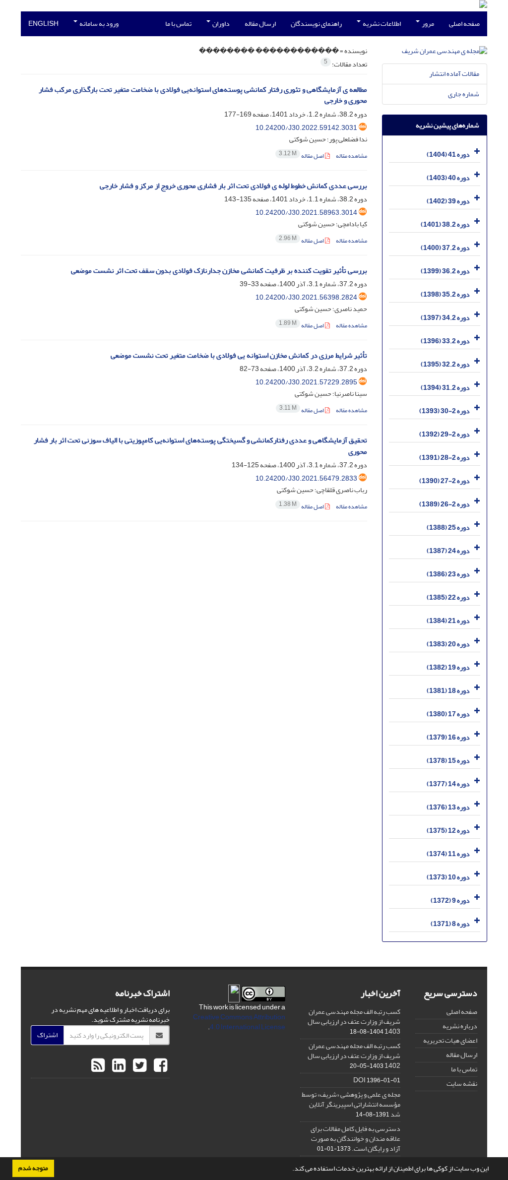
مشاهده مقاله (351, 156)
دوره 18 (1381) (448, 690)
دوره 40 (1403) (448, 178)
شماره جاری (463, 94)
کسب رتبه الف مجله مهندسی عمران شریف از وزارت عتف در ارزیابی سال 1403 (354, 1021)
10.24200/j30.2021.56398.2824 (306, 297)
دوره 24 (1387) (448, 551)
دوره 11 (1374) (448, 854)
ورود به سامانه (98, 23)
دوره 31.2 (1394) (445, 387)
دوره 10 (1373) (448, 877)
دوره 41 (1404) (448, 154)
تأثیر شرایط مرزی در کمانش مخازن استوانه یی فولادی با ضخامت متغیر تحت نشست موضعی (239, 355)
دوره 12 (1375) (448, 830)
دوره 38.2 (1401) (445, 224)
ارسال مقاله (260, 23)
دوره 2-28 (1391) (444, 457)
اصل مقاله (302, 156)
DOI (359, 1080)
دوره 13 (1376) (448, 807)
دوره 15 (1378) (448, 760)
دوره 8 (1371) (450, 924)
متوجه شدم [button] (33, 1168)
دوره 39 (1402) (448, 201)
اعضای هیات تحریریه (450, 1040)
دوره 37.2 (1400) (445, 247)
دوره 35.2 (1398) (445, 294)
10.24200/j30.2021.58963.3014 (306, 212)
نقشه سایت (461, 1083)
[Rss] (98, 1066)
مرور (427, 23)
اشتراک (47, 1035)
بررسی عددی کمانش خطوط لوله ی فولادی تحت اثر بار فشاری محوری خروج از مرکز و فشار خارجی (233, 186)
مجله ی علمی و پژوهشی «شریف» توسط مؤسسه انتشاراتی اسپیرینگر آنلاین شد (351, 1104)
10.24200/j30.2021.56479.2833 (306, 478)
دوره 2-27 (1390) (444, 481)
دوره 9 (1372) (450, 900)
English (43, 23)
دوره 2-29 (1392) (444, 434)
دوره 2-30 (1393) (444, 411)
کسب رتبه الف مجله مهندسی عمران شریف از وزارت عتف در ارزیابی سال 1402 (354, 1055)
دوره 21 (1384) (448, 620)
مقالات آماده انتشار (454, 73)
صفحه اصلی (464, 23)
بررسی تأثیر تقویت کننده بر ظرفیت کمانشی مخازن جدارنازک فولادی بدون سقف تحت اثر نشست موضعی (219, 270)
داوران (220, 23)
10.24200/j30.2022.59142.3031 (306, 127)
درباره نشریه (460, 1026)
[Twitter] (138, 1066)
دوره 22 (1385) (448, 597)
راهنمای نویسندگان (316, 23)
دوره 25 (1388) (448, 527)
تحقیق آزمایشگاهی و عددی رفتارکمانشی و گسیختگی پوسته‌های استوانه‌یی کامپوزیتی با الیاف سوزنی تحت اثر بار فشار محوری (200, 446)
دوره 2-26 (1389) (444, 504)
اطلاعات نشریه (381, 23)
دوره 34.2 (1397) (445, 317)
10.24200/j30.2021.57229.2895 (306, 382)
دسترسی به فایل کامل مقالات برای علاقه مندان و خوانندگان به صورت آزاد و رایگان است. (355, 1138)
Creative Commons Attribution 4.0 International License (239, 1022)
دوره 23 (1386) (448, 574)
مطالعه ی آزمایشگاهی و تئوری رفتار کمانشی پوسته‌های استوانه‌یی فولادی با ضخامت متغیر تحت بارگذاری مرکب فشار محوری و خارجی (203, 95)
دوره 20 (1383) (448, 644)
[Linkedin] (117, 1066)
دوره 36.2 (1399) (445, 271)
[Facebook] (159, 1066)
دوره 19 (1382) (448, 667)
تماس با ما (178, 23)
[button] (289, 1169)
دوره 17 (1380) (448, 714)
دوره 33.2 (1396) (445, 341)
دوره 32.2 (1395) (445, 364)
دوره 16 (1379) (448, 737)
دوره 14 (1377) (448, 784)
